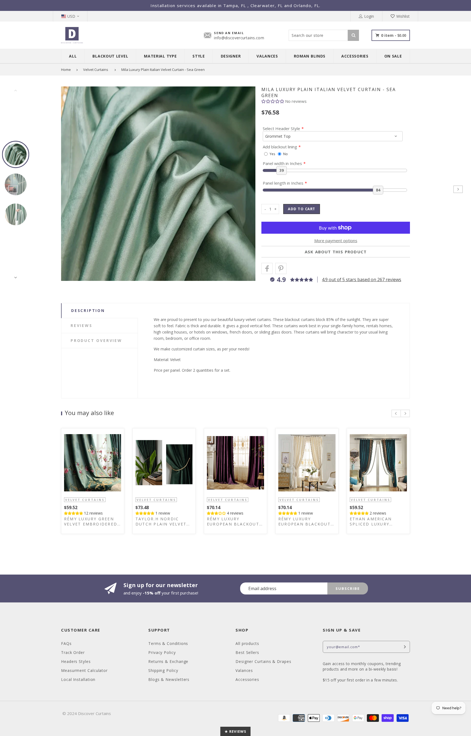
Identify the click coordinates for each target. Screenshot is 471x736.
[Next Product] (458, 189)
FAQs (66, 643)
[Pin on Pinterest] (280, 268)
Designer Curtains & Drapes (263, 661)
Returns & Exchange (168, 661)
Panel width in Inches (282, 163)
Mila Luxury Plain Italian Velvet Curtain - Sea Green (163, 69)
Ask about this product (336, 251)
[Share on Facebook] (267, 268)
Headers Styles (76, 661)
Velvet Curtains (95, 69)
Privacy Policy (162, 652)
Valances (244, 670)
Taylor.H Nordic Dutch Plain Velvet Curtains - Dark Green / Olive (160, 521)
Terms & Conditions (168, 643)
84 (378, 190)
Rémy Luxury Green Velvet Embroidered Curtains (90, 521)
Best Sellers (247, 652)
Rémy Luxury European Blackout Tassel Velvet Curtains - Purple (233, 521)
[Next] (246, 184)
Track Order (73, 652)
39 (281, 170)
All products (247, 643)
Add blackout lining (280, 146)
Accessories (247, 679)
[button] (273, 101)
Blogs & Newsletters (168, 679)
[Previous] (70, 184)
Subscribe (348, 588)
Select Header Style (281, 128)
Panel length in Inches (283, 183)
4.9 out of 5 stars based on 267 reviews (361, 280)
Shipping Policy (163, 670)
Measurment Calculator (84, 670)
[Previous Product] (13, 189)
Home (66, 69)
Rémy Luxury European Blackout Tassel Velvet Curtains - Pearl (304, 521)
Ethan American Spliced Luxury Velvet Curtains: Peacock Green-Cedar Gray (378, 521)
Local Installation (78, 679)
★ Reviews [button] (235, 731)
